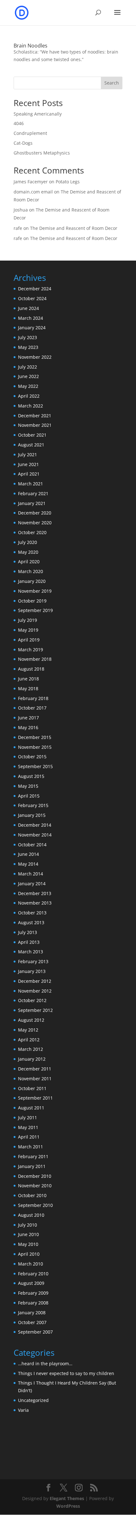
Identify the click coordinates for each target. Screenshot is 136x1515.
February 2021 (33, 493)
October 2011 (32, 1088)
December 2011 (34, 1069)
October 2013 (32, 913)
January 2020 (32, 581)
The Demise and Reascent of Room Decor (73, 228)
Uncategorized (33, 1400)
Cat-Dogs (23, 143)
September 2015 (35, 766)
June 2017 (28, 718)
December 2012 (34, 981)
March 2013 (30, 952)
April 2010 (29, 1254)
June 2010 (28, 1234)
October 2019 (32, 601)
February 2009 (33, 1293)
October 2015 (32, 757)
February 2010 (33, 1274)
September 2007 (35, 1332)
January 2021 (32, 503)
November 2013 (35, 903)
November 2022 (35, 357)
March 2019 (30, 650)
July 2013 (27, 932)
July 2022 (27, 367)
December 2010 (34, 1176)
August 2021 (31, 445)
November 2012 (35, 991)
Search (111, 83)
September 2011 (35, 1098)
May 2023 (28, 347)
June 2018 (28, 679)
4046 (19, 123)
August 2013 (31, 922)
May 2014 (28, 864)
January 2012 (32, 1059)
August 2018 (31, 669)
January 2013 (32, 971)
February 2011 (33, 1156)
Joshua (21, 210)
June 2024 (28, 308)
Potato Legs (68, 182)
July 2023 (27, 337)
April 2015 (29, 796)
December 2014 (34, 825)
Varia (23, 1410)
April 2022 (29, 396)
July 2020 (27, 542)
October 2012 (32, 1000)
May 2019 (28, 630)
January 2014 (32, 884)
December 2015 (34, 737)
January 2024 (32, 328)
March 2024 (30, 318)
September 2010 (35, 1205)
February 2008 (33, 1303)
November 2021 (35, 425)
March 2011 (30, 1147)
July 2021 (27, 454)
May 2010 (28, 1244)
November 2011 (35, 1079)
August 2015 (31, 776)
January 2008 (32, 1313)
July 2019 (27, 620)
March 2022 (30, 406)
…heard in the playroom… (45, 1363)
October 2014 (32, 845)
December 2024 (34, 289)
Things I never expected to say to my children (66, 1373)
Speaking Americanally (38, 114)
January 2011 (32, 1166)
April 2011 (29, 1137)
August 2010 (31, 1215)
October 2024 (32, 298)
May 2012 (28, 1030)
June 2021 (28, 464)
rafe (18, 228)
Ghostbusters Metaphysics (42, 153)
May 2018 (28, 688)
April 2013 (29, 942)
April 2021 (29, 474)
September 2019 (35, 610)
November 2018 (35, 659)
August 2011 (31, 1108)
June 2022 (28, 376)
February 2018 (33, 698)
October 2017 (32, 708)
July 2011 (27, 1117)
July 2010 (27, 1225)
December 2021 (34, 416)
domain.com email (33, 192)
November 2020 (35, 523)
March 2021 (30, 484)
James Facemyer (31, 182)
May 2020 (28, 552)
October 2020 (32, 532)
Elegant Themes (67, 1498)
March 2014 (30, 874)
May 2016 (28, 727)
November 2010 (35, 1186)
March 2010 (30, 1264)
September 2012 (35, 1010)
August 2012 (31, 1020)
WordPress (68, 1506)
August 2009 (31, 1283)
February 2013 (33, 961)
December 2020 (34, 513)
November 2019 (35, 591)
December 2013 (34, 893)
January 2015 (32, 815)
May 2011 (28, 1127)
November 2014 (35, 835)
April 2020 (29, 562)
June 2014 (28, 854)
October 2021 (32, 435)
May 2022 (28, 386)
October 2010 (32, 1195)
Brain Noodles (30, 45)
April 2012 (29, 1040)
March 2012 (30, 1049)
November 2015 (35, 747)
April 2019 (29, 640)
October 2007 (32, 1322)
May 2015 (28, 786)
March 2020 (30, 571)
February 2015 (33, 805)
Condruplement (30, 133)
